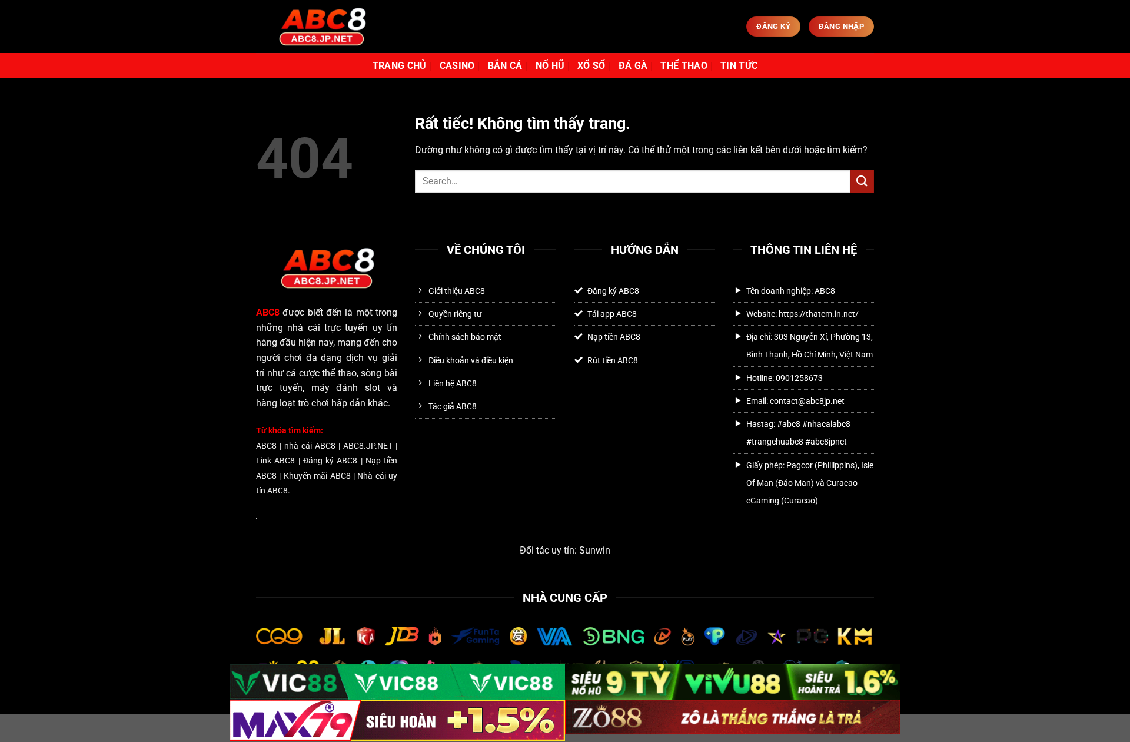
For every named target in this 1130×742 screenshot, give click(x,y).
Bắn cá (505, 65)
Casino (457, 65)
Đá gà (633, 65)
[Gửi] (862, 181)
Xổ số (591, 65)
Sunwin (594, 550)
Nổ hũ (550, 65)
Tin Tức (738, 65)
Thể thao (683, 65)
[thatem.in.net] (321, 26)
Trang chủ (400, 65)
